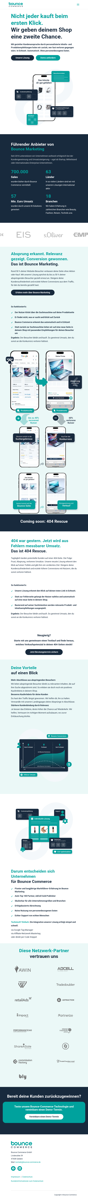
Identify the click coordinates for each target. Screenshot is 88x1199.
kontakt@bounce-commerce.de (27, 1162)
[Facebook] (13, 1168)
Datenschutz (27, 1177)
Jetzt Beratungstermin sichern (44, 652)
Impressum (15, 1177)
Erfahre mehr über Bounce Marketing (33, 292)
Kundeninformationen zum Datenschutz (27, 1181)
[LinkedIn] (19, 1168)
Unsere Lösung (22, 58)
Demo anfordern (48, 58)
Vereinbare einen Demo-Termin (44, 1116)
